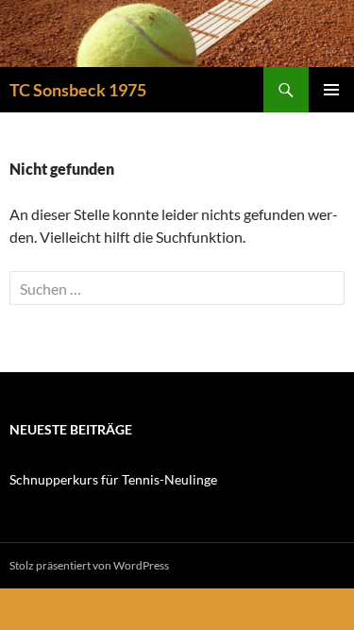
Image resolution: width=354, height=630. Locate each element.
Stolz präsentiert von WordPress (89, 565)
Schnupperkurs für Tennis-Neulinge (113, 479)
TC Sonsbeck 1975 (77, 89)
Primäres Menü (331, 89)
